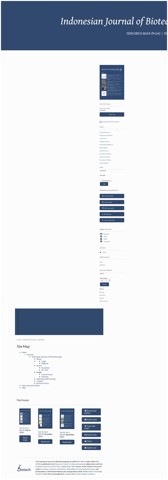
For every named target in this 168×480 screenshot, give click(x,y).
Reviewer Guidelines (105, 154)
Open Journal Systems (31, 385)
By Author (102, 295)
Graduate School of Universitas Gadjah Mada (52, 466)
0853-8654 (80, 461)
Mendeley (106, 234)
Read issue (112, 114)
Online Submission (105, 132)
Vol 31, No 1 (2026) (24, 429)
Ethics (89, 441)
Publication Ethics (104, 141)
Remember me (107, 180)
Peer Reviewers (104, 150)
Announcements (27, 325)
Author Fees (103, 138)
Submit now (91, 448)
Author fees (92, 435)
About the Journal (29, 340)
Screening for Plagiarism (106, 144)
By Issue (102, 292)
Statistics (24, 327)
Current (23, 321)
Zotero (105, 236)
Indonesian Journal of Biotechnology (47, 357)
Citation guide (108, 202)
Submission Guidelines (106, 135)
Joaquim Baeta (70, 474)
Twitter (104, 252)
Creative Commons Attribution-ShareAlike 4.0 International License (68, 469)
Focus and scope (89, 427)
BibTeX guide (107, 214)
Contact (23, 332)
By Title (102, 298)
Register (24, 316)
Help (24, 388)
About (22, 312)
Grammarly (107, 241)
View (101, 262)
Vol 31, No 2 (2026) (105, 108)
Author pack (92, 419)
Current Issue (47, 374)
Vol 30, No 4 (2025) (43, 433)
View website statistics (86, 474)
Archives (24, 323)
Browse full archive (90, 412)
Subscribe (102, 265)
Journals (30, 354)
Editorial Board (104, 147)
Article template (108, 196)
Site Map (41, 340)
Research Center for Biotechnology (69, 464)
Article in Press (27, 334)
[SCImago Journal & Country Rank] (109, 121)
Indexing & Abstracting (30, 329)
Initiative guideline (109, 220)
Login (22, 314)
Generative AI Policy (105, 160)
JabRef (105, 239)
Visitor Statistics (104, 163)
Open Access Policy (105, 157)
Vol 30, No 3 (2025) (65, 433)
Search (23, 318)
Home (22, 310)
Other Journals (104, 301)
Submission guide (109, 208)
